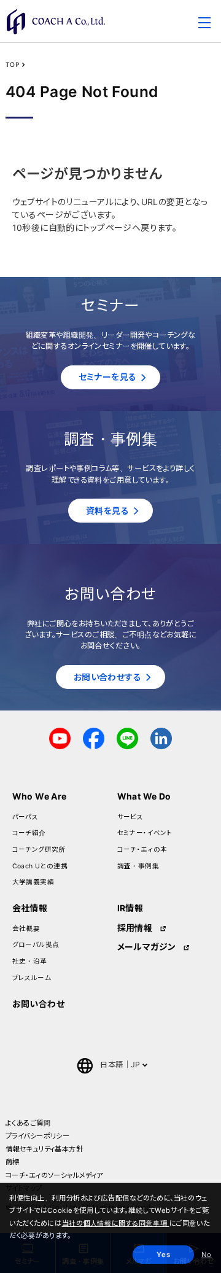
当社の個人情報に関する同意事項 (115, 1223)
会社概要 (26, 929)
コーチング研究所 (39, 850)
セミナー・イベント (145, 833)
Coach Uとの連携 (40, 866)
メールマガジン (146, 946)
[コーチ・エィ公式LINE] (127, 737)
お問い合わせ (38, 1004)
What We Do (144, 796)
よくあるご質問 (28, 1123)
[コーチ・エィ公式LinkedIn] (161, 737)
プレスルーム (32, 978)
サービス (130, 817)
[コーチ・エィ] (56, 21)
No (206, 1254)
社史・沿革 (29, 961)
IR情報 (130, 908)
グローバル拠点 (36, 945)
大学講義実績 (33, 882)
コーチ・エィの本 (142, 850)
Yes (163, 1254)
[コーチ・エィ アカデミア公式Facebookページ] (93, 737)
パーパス (25, 817)
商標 (13, 1162)
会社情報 (30, 908)
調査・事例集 (138, 866)
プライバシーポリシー (37, 1136)
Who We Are (39, 796)
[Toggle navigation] (204, 24)
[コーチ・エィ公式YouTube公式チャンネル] (60, 737)
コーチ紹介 (29, 833)
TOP (13, 65)
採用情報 (135, 927)
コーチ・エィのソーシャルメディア (54, 1175)
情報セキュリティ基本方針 (44, 1149)
